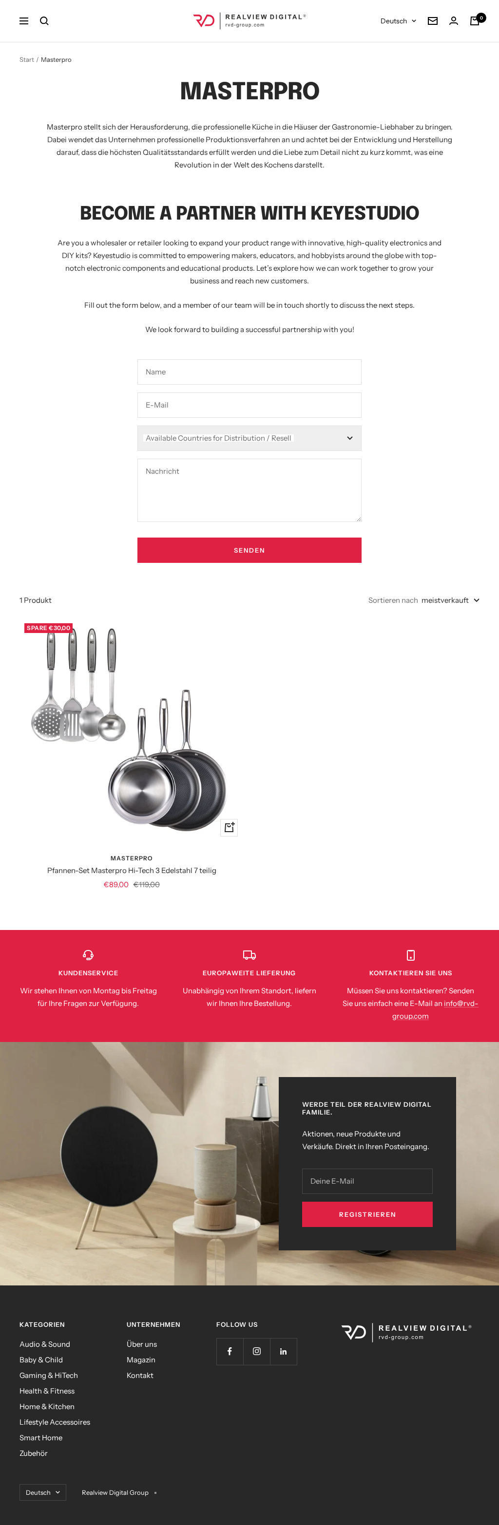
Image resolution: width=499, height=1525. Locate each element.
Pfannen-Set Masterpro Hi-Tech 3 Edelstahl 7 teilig (131, 870)
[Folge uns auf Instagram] (256, 1351)
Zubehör (33, 1453)
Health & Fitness (47, 1390)
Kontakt (140, 1375)
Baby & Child (41, 1359)
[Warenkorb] (475, 21)
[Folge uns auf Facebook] (229, 1351)
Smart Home (40, 1437)
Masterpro (132, 858)
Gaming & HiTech (48, 1375)
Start (26, 59)
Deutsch (394, 21)
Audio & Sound (44, 1344)
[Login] (453, 21)
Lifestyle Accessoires (54, 1422)
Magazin (141, 1359)
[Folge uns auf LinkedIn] (283, 1351)
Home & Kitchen (47, 1406)
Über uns (142, 1344)
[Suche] (44, 21)
